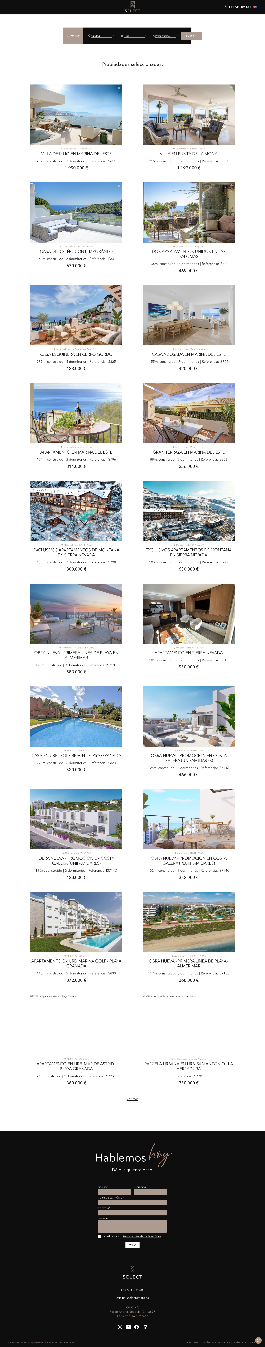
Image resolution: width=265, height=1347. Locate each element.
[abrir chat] (258, 1340)
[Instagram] (120, 1327)
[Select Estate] (132, 6)
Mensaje (103, 1218)
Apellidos (140, 1187)
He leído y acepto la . (132, 1236)
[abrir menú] (10, 7)
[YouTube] (128, 1327)
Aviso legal (193, 1342)
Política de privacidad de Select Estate (142, 1236)
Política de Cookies (245, 1342)
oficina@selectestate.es (132, 1298)
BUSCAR (191, 35)
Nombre (103, 1187)
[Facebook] (136, 1327)
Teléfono (104, 1208)
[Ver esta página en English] (255, 7)
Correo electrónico (111, 1197)
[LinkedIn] (145, 1327)
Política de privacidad (216, 1342)
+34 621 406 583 (132, 1290)
